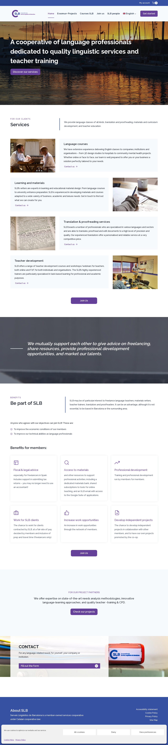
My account (144, 3)
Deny (113, 732)
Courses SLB (86, 13)
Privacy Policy (20, 740)
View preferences (147, 732)
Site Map (154, 720)
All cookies (79, 732)
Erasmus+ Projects (67, 13)
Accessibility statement (147, 709)
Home (51, 13)
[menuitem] (129, 13)
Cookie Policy (9, 740)
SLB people (113, 13)
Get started (149, 13)
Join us (100, 13)
